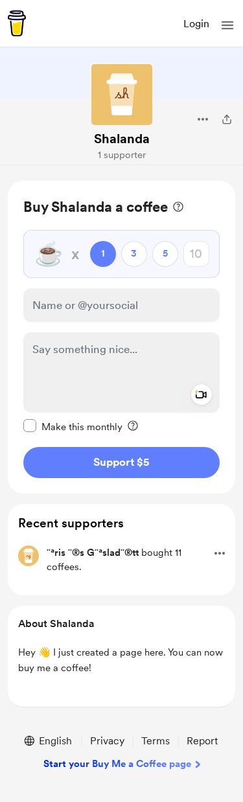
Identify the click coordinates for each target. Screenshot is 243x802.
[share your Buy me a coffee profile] (227, 119)
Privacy (107, 741)
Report (202, 741)
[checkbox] (72, 426)
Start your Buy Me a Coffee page (117, 764)
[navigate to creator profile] (121, 94)
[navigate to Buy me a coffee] (17, 23)
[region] (121, 337)
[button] (227, 25)
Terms (155, 741)
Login (196, 23)
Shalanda (122, 138)
